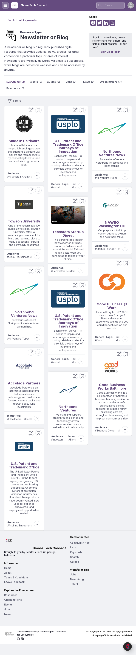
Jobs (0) (71, 81)
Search (74, 556)
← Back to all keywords (20, 20)
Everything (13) (15, 81)
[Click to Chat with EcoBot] (127, 646)
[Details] (31, 110)
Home (7, 567)
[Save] (38, 110)
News (7, 614)
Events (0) (36, 81)
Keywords (76, 552)
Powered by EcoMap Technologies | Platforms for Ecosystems (42, 633)
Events (8, 604)
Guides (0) (53, 81)
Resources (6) (15, 88)
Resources (10, 594)
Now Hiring (77, 579)
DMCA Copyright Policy (119, 631)
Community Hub (80, 542)
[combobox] (110, 5)
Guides (74, 561)
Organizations (13, 599)
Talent (74, 584)
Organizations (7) (111, 81)
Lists (73, 547)
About (8, 572)
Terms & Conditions (16, 577)
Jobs (7, 609)
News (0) (89, 81)
